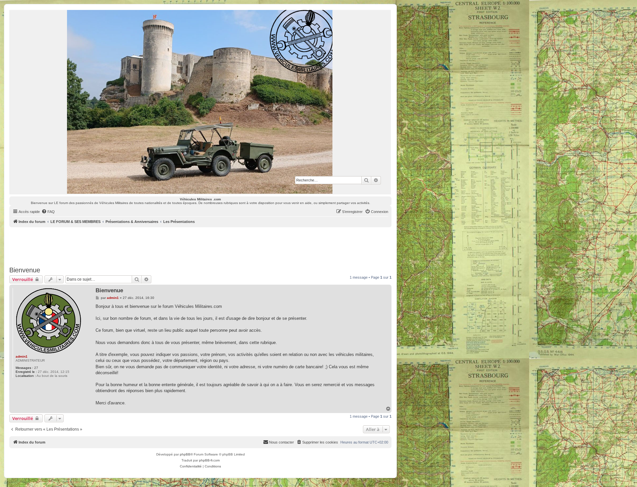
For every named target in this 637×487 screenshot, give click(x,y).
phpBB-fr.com (209, 460)
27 (36, 368)
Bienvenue (24, 270)
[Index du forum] (200, 102)
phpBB (185, 454)
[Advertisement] (200, 245)
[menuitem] (48, 212)
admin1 (22, 356)
